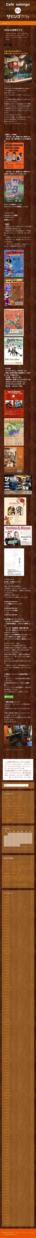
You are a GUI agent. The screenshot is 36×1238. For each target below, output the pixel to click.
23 (14, 842)
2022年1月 (7, 1053)
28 (5, 845)
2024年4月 (7, 976)
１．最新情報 (23, 33)
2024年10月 (7, 959)
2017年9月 (7, 1200)
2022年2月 (7, 1050)
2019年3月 (7, 1149)
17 (18, 839)
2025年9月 (7, 928)
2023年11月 (7, 990)
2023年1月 (7, 1019)
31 (18, 845)
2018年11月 (7, 1161)
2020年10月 (7, 1095)
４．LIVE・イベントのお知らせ (12, 809)
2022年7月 (7, 1036)
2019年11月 (7, 1126)
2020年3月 (7, 1115)
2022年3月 (7, 1047)
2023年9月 (7, 996)
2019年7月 (7, 1138)
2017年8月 (7, 1203)
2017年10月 (7, 1197)
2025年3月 (7, 945)
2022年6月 (7, 1038)
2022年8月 (7, 1033)
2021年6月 (7, 1073)
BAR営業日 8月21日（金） (11, 873)
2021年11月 (7, 1058)
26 (26, 842)
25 (22, 842)
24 (18, 842)
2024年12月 (7, 953)
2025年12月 (7, 919)
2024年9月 (7, 962)
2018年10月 (7, 1163)
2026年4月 (7, 908)
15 (10, 839)
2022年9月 (7, 1030)
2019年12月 (7, 1124)
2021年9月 (7, 1064)
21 (5, 842)
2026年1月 (7, 916)
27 (30, 842)
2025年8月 (7, 931)
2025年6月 (7, 936)
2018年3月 (7, 1183)
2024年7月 (7, 968)
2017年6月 (7, 1209)
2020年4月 (7, 1112)
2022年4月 (7, 1044)
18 (22, 839)
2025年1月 (7, 951)
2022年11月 (7, 1024)
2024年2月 (7, 982)
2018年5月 (7, 1178)
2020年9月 (7, 1098)
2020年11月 (7, 1092)
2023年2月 (7, 1016)
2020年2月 (7, 1118)
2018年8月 (7, 1169)
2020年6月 (7, 1107)
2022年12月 (7, 1021)
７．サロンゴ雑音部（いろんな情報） (15, 817)
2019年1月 (7, 1155)
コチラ (11, 220)
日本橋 (19, 37)
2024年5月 (7, 973)
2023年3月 (7, 1013)
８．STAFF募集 (8, 820)
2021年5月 (7, 1075)
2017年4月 (7, 1214)
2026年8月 (7, 897)
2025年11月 (7, 922)
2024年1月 (7, 985)
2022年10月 (7, 1027)
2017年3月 (7, 1217)
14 (5, 839)
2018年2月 (7, 1186)
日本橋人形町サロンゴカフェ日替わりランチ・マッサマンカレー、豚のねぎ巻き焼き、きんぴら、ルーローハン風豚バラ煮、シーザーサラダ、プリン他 (18, 774)
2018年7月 (7, 1172)
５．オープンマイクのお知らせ (13, 811)
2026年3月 (7, 911)
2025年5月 (7, 939)
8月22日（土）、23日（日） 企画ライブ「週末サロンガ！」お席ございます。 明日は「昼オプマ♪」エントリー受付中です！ (18, 868)
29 (10, 845)
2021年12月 (7, 1056)
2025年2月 (7, 948)
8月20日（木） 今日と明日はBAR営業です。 (17, 884)
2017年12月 (7, 1192)
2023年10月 (7, 993)
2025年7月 (7, 933)
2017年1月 (7, 1223)
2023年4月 (7, 1010)
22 (10, 842)
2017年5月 (7, 1212)
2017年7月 (7, 1206)
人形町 (15, 37)
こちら (18, 204)
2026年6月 (7, 902)
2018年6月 (7, 1175)
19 (26, 839)
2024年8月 (7, 965)
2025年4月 (7, 942)
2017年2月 (7, 1220)
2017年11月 (7, 1195)
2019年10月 (7, 1129)
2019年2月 (7, 1152)
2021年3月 (7, 1081)
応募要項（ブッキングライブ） (13, 797)
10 (18, 837)
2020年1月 (7, 1121)
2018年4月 (7, 1180)
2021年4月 (7, 1078)
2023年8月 (7, 999)
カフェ (10, 37)
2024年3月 (7, 979)
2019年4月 (7, 1146)
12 (26, 837)
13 (30, 837)
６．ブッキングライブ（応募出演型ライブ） (17, 814)
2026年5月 (7, 905)
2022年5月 (7, 1041)
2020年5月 (7, 1109)
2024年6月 (7, 970)
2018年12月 (7, 1158)
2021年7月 (7, 1070)
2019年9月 (7, 1132)
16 (14, 839)
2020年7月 (7, 1104)
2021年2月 (7, 1084)
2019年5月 (7, 1144)
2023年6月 (7, 1004)
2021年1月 (7, 1087)
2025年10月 (7, 925)
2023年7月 (7, 1002)
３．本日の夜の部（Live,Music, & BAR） (15, 806)
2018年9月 (7, 1166)
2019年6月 (7, 1141)
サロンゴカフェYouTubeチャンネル (15, 123)
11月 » (26, 848)
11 (22, 837)
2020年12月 (7, 1090)
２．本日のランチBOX (10, 803)
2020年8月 (7, 1101)
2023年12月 (7, 987)
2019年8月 (7, 1135)
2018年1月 (7, 1189)
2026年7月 (7, 899)
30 (14, 845)
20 (30, 839)
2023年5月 (7, 1007)
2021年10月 (7, 1061)
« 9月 (9, 848)
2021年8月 (7, 1067)
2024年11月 (7, 956)
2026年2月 (7, 914)
